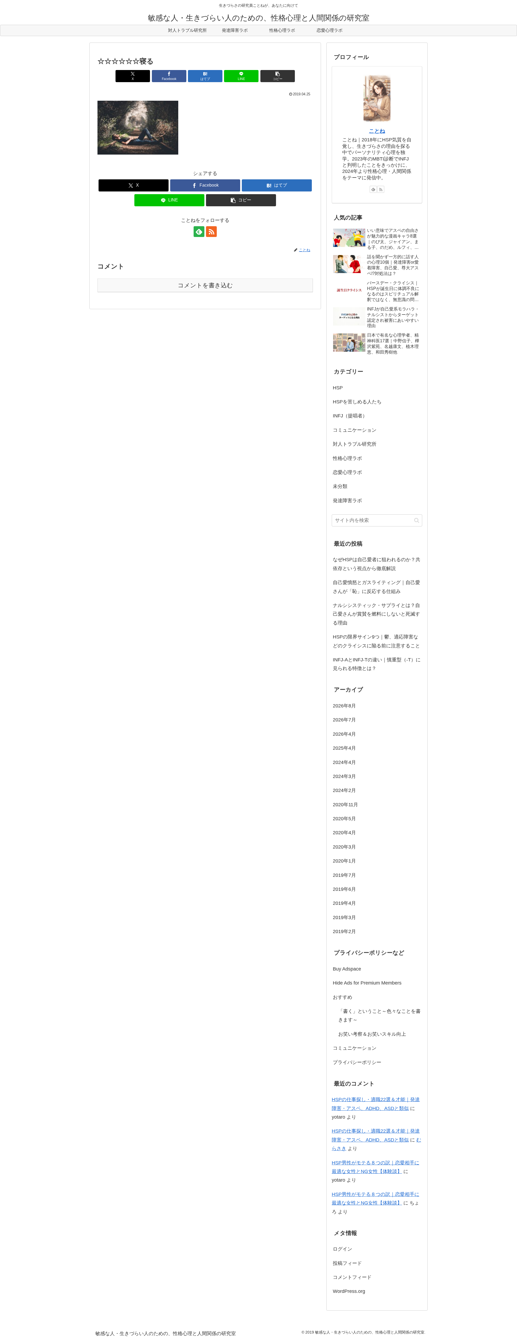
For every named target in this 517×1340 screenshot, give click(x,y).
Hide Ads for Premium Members (367, 983)
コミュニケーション (354, 1048)
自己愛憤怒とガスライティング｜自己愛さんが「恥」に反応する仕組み (376, 587)
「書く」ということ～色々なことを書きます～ (379, 1016)
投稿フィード (347, 1263)
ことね (377, 131)
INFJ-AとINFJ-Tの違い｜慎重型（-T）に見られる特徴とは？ (377, 664)
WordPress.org (349, 1291)
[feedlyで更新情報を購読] (199, 231)
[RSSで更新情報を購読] (211, 231)
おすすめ (342, 997)
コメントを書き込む (205, 285)
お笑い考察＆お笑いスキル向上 (372, 1034)
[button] (277, 76)
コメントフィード (352, 1277)
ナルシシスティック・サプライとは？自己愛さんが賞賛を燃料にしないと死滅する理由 (376, 614)
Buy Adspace (347, 969)
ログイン (342, 1249)
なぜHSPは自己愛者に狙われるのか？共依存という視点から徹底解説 (376, 564)
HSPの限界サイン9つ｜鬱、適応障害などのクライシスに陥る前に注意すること (376, 641)
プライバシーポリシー (357, 1062)
